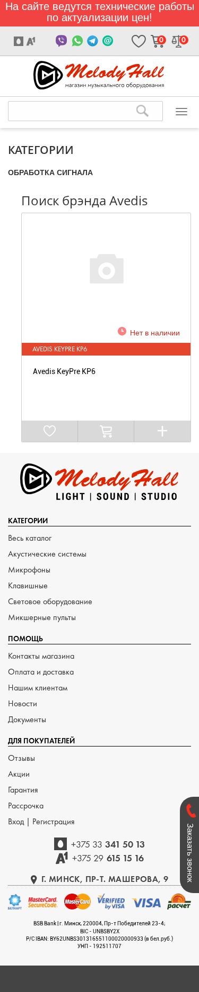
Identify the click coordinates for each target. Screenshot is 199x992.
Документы (27, 719)
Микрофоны (29, 569)
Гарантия (23, 789)
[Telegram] (92, 41)
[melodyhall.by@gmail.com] (108, 41)
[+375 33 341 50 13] (20, 41)
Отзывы (21, 757)
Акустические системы (47, 553)
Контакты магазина (41, 655)
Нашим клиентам (37, 687)
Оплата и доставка (41, 671)
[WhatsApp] (77, 41)
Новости (22, 703)
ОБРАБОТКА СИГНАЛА (50, 172)
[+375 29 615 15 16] (32, 41)
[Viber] (62, 41)
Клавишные (28, 585)
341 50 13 (108, 844)
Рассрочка (26, 805)
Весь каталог (29, 537)
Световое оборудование (50, 601)
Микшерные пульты (42, 617)
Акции (19, 773)
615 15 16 (108, 858)
